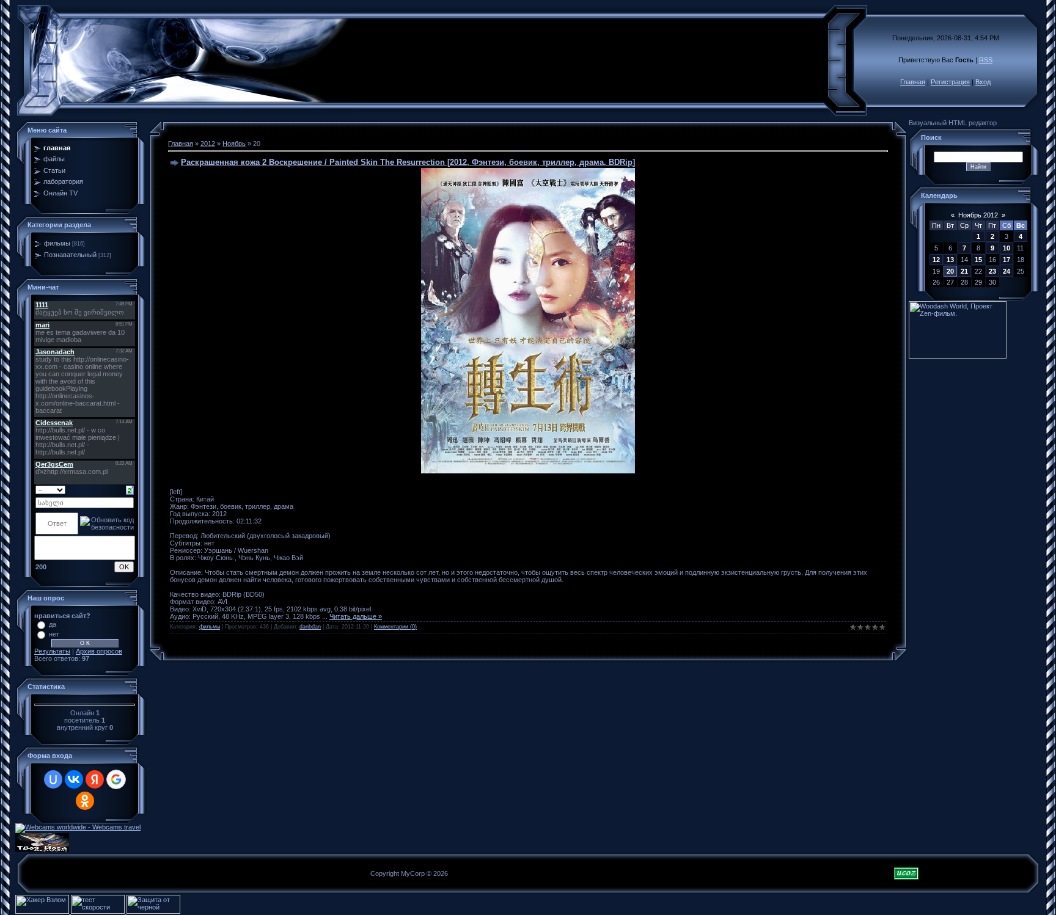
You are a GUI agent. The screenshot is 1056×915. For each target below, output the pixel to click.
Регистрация (950, 82)
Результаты (52, 651)
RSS (985, 60)
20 (950, 271)
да (52, 624)
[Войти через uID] (53, 779)
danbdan (310, 627)
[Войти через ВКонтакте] (74, 779)
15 (978, 259)
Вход (983, 82)
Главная (912, 82)
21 (964, 271)
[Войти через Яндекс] (95, 779)
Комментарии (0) (395, 627)
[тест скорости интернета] (99, 911)
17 (1006, 259)
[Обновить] (130, 489)
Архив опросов (99, 651)
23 (992, 271)
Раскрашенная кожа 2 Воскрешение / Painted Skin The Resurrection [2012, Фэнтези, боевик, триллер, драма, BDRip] (408, 162)
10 (1006, 248)
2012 (207, 143)
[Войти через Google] (116, 779)
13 (950, 259)
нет (54, 634)
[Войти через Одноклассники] (85, 801)
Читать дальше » (355, 616)
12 (936, 259)
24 (1006, 271)
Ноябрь (234, 143)
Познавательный (70, 254)
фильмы (57, 243)
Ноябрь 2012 (978, 215)
